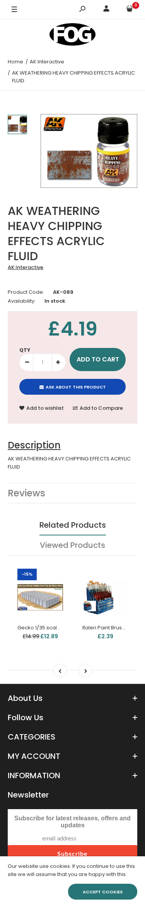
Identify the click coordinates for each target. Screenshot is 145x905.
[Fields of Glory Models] (72, 35)
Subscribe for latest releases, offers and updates (72, 821)
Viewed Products (72, 545)
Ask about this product (76, 387)
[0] (129, 10)
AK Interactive (25, 267)
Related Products (72, 525)
